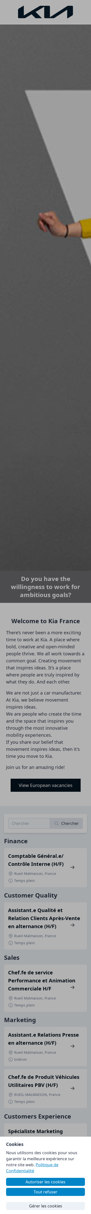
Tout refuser (45, 1192)
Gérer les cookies (45, 1206)
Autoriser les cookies (45, 1182)
